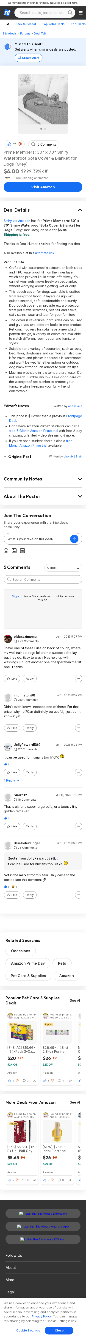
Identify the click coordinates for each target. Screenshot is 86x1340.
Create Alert (30, 58)
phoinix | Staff (73, 456)
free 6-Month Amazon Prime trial (33, 431)
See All (75, 1000)
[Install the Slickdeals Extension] (43, 1213)
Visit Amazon (43, 187)
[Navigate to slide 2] (45, 129)
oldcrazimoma (25, 636)
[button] (19, 144)
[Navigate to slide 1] (41, 129)
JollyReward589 (27, 745)
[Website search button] (70, 13)
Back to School (26, 24)
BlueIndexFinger (27, 843)
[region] (43, 1319)
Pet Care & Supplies (28, 975)
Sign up (18, 596)
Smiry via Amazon (17, 221)
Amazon (66, 975)
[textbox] (37, 538)
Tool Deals (78, 24)
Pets (62, 963)
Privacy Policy (41, 1316)
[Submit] (9, 579)
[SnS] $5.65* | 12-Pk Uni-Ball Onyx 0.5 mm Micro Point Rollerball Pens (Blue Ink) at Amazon (21, 1149)
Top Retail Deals (53, 24)
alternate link (44, 253)
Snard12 (20, 795)
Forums (25, 33)
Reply (30, 678)
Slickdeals (10, 33)
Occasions (20, 951)
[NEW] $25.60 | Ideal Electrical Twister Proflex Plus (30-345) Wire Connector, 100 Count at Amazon (55, 1149)
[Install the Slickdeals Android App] (43, 1226)
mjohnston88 (24, 695)
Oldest (51, 567)
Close (59, 1330)
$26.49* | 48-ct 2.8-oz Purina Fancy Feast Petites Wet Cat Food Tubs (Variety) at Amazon (55, 1049)
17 (14, 144)
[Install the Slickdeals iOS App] (43, 1239)
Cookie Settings (28, 1330)
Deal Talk (40, 33)
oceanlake (75, 406)
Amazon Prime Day (28, 963)
